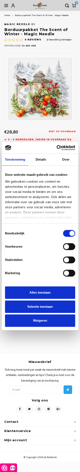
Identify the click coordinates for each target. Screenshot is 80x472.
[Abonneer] (68, 389)
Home (7, 15)
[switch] (69, 246)
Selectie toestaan (40, 306)
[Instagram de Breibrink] (39, 409)
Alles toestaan (40, 292)
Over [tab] (65, 159)
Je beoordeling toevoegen (59, 39)
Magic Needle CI (19, 24)
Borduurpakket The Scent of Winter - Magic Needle (41, 15)
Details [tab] (41, 159)
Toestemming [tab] (15, 159)
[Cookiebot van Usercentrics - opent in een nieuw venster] (57, 148)
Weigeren (40, 320)
